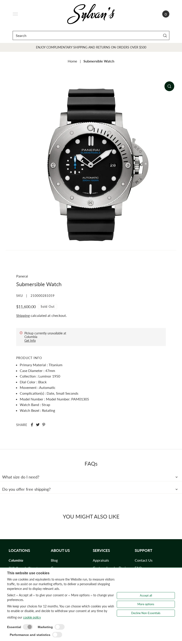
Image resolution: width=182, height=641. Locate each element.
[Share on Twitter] (38, 424)
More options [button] (145, 604)
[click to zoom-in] (169, 86)
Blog (54, 560)
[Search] (165, 35)
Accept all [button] (146, 595)
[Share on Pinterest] (44, 424)
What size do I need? (20, 476)
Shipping (23, 315)
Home (72, 61)
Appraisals (101, 560)
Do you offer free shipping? (26, 489)
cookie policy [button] (32, 617)
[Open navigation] (15, 14)
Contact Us (143, 560)
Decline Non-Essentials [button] (145, 613)
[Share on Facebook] (32, 424)
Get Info (30, 340)
